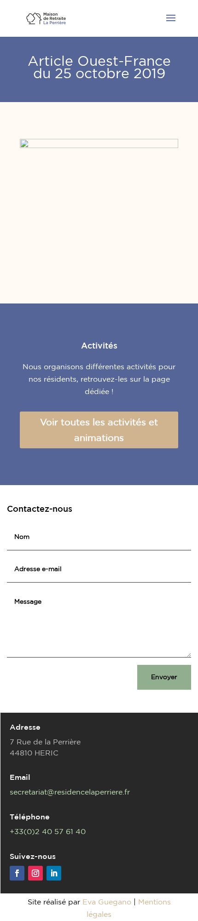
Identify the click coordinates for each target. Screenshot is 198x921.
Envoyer (164, 677)
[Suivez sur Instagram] (35, 873)
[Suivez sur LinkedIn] (54, 873)
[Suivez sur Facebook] (17, 873)
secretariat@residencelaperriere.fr (70, 792)
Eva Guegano (106, 902)
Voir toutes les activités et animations (99, 430)
